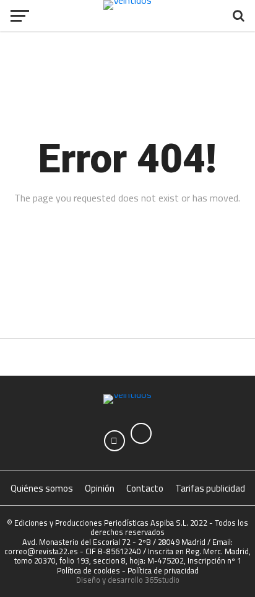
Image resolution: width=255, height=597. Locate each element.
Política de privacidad (163, 570)
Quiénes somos (42, 488)
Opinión (100, 488)
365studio (162, 579)
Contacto (144, 488)
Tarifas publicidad (210, 488)
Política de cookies (88, 570)
